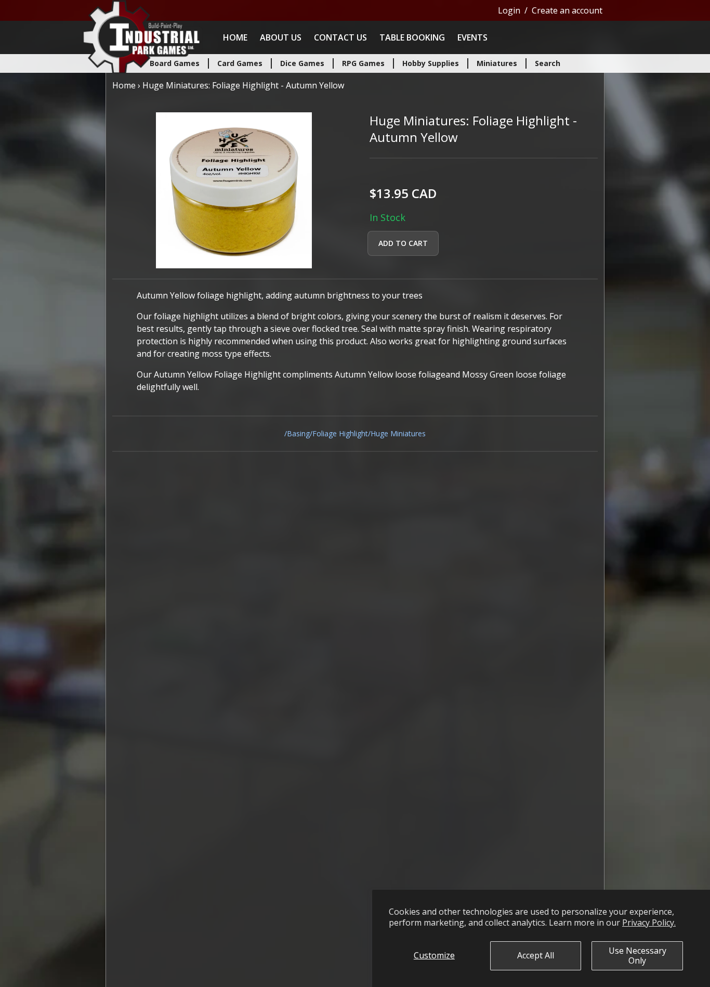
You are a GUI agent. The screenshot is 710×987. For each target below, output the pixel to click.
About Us (280, 37)
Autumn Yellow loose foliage (390, 374)
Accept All (535, 955)
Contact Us (340, 37)
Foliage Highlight (340, 433)
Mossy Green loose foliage (514, 374)
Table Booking (412, 37)
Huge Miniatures (398, 433)
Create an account (567, 10)
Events (472, 37)
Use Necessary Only (637, 955)
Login (509, 10)
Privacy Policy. (649, 922)
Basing (298, 433)
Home (235, 37)
